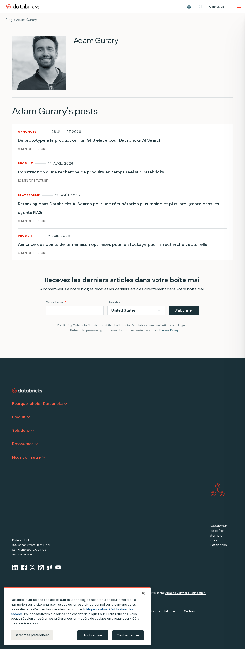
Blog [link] (9, 19)
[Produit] (28, 417)
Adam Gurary (26, 19)
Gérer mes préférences (32, 635)
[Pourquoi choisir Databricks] (65, 404)
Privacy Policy (168, 330)
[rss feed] (41, 567)
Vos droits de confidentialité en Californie (168, 611)
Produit (19, 417)
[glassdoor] (49, 567)
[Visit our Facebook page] (24, 567)
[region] (77, 616)
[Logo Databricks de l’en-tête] (23, 6)
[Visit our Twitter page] (32, 567)
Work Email (56, 302)
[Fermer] (143, 593)
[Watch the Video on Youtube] (58, 567)
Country (115, 302)
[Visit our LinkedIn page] (15, 567)
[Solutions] (32, 430)
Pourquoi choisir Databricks (37, 403)
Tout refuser (93, 635)
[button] (200, 7)
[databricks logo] (27, 390)
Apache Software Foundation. (185, 593)
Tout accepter (128, 635)
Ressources (22, 443)
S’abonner (183, 310)
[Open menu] (238, 6)
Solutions (21, 430)
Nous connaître (26, 457)
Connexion (216, 7)
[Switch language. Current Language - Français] (189, 7)
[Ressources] (36, 444)
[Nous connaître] (43, 457)
